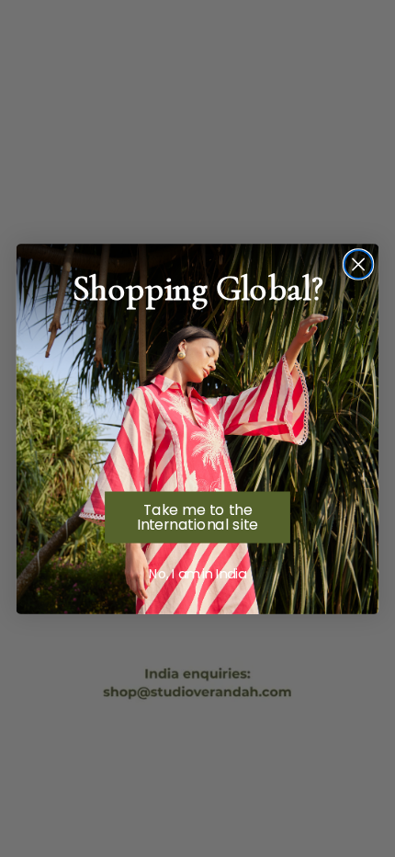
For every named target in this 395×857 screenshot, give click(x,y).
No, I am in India (197, 574)
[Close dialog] (358, 264)
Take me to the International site (197, 516)
